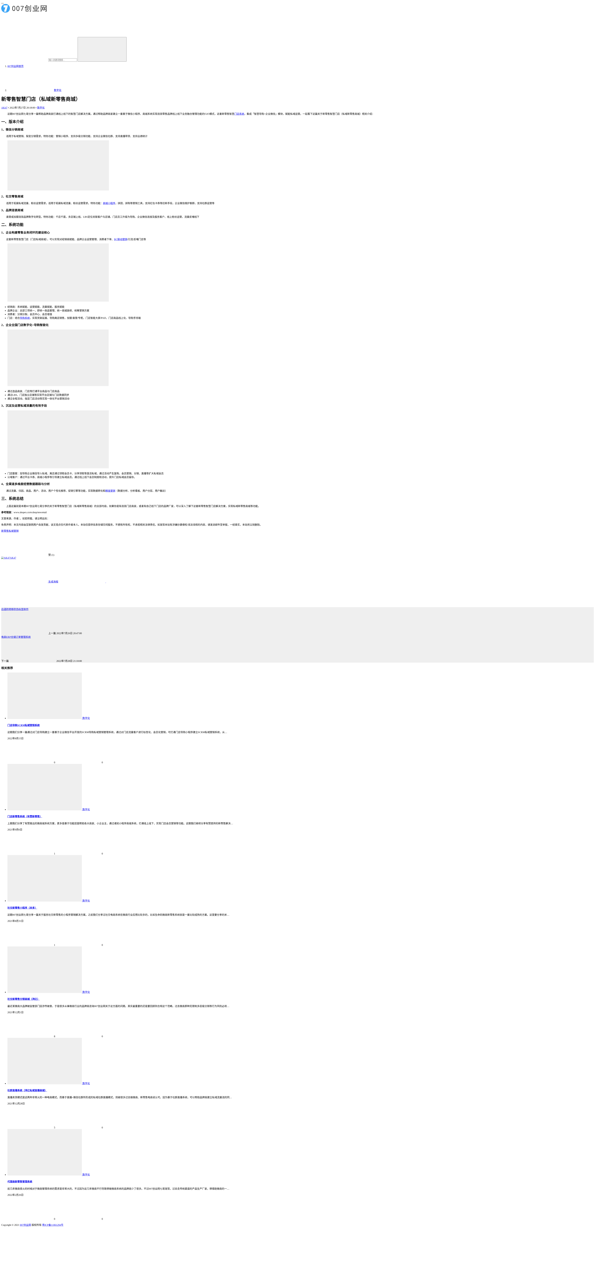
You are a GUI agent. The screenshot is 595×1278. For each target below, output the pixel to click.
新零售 (5, 531)
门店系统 (239, 114)
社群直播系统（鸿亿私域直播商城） (27, 1090)
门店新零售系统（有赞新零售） (24, 816)
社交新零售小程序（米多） (22, 908)
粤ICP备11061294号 (52, 1225)
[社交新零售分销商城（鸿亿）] (44, 992)
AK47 (4, 107)
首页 (15, 66)
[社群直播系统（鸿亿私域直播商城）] (44, 1083)
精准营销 (110, 490)
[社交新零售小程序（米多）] (44, 900)
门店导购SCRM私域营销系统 (23, 725)
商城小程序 (109, 203)
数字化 (41, 107)
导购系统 (25, 318)
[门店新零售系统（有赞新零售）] (44, 809)
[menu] (2, 3)
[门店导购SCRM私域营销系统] (44, 718)
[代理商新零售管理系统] (44, 1174)
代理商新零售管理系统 (19, 1181)
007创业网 (25, 1225)
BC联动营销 (120, 239)
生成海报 (53, 581)
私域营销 (14, 531)
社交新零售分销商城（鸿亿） (23, 999)
